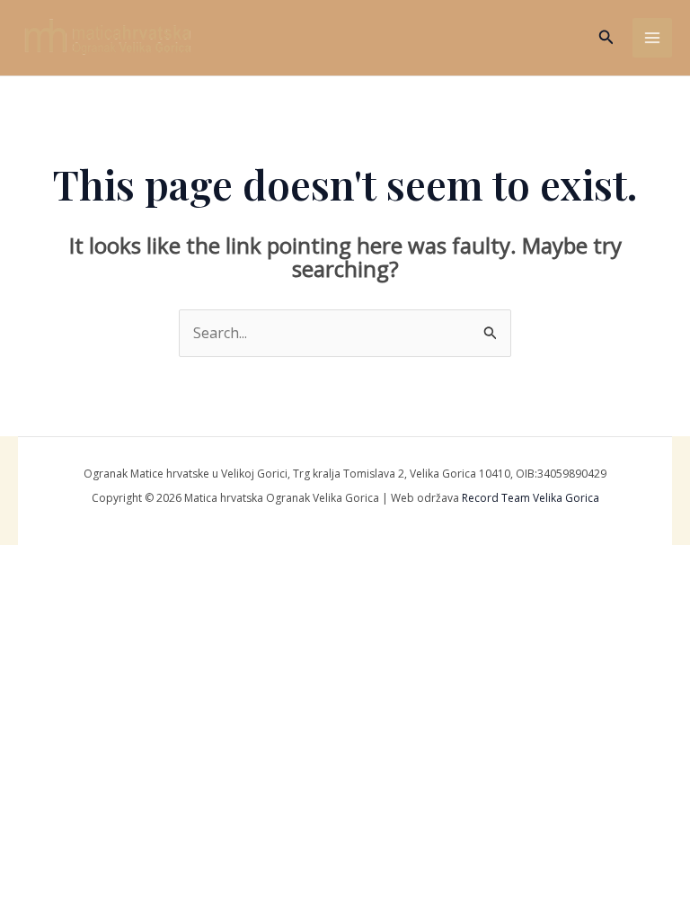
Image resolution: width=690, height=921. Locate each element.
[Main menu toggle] (652, 38)
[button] (606, 37)
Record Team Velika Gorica (530, 497)
